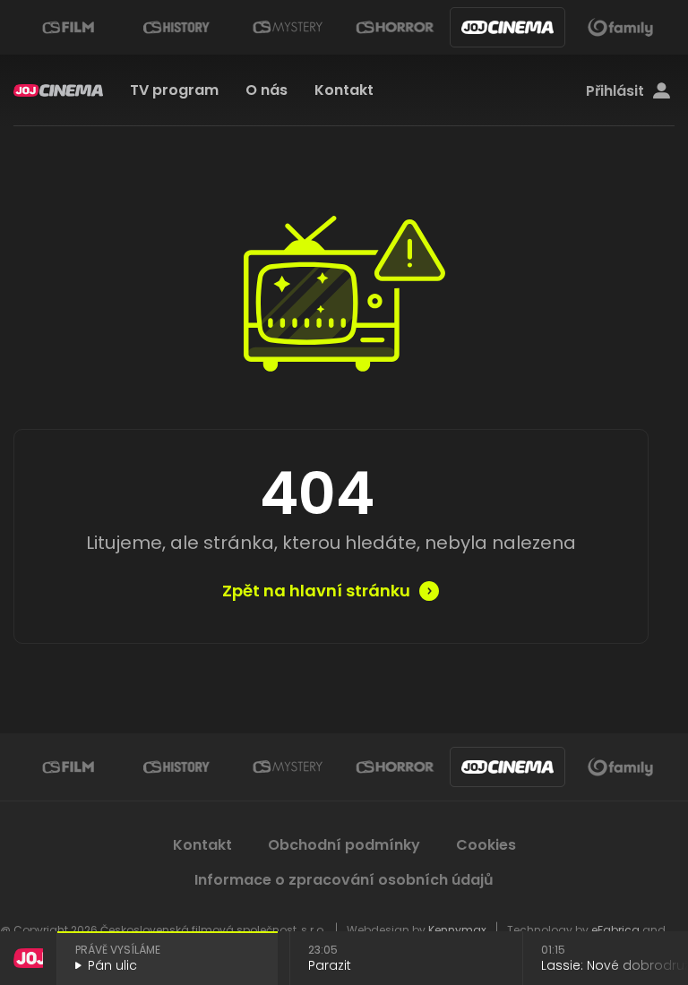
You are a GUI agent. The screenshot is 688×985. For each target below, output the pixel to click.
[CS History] (177, 27)
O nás (266, 90)
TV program (174, 90)
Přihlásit (615, 91)
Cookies (486, 845)
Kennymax (457, 930)
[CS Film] (68, 27)
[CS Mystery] (286, 27)
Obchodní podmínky (344, 845)
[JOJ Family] (620, 27)
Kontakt (344, 90)
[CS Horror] (395, 27)
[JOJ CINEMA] (507, 27)
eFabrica (615, 930)
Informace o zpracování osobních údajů (344, 879)
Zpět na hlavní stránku (316, 591)
